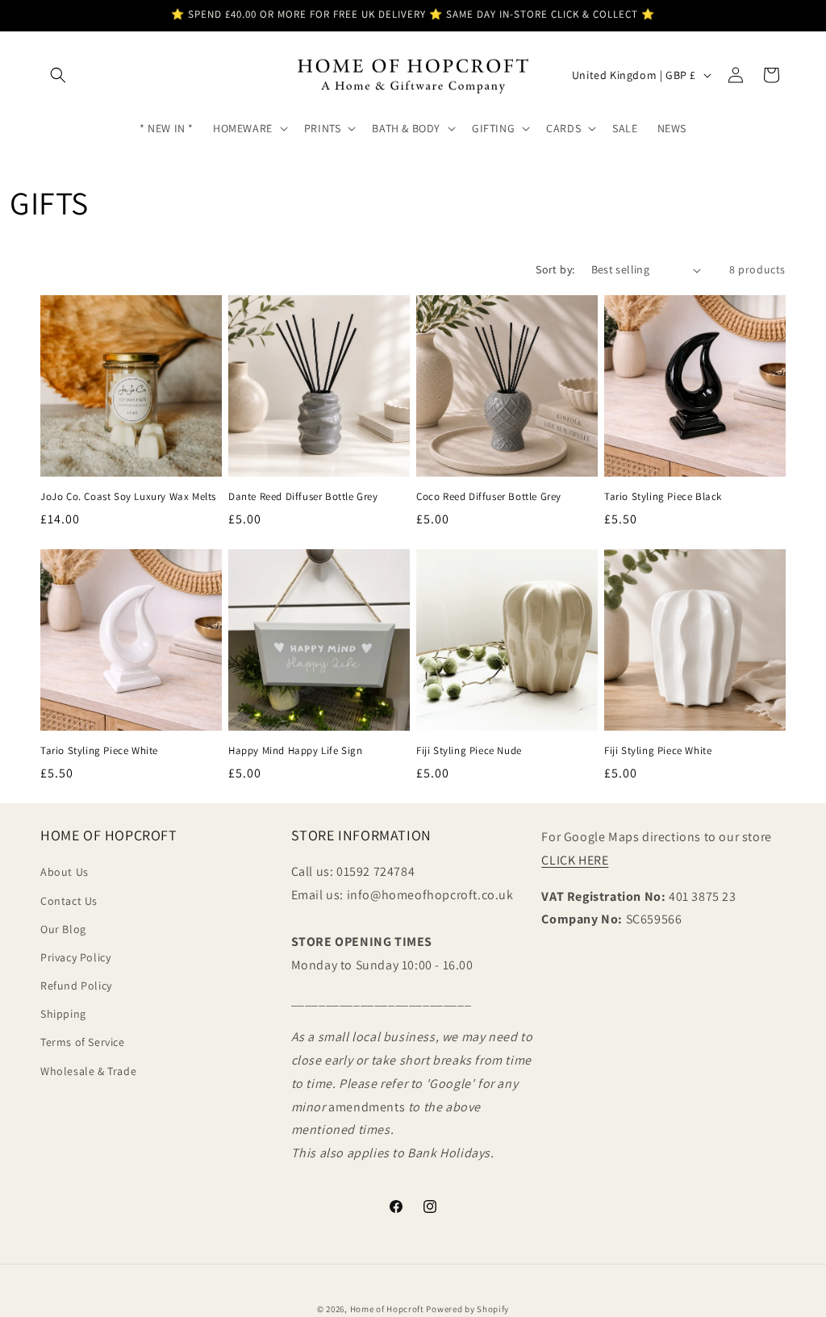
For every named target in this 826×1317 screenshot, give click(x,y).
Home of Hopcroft (387, 1309)
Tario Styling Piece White (99, 750)
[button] (58, 75)
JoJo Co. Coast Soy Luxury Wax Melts (128, 496)
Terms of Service (82, 1042)
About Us (64, 872)
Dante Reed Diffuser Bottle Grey (303, 496)
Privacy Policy (75, 957)
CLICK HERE (574, 860)
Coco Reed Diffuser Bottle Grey (488, 496)
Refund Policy (76, 985)
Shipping (63, 1014)
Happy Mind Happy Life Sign (295, 750)
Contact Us (69, 901)
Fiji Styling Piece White (657, 750)
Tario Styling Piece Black (663, 496)
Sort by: (555, 269)
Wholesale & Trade (88, 1071)
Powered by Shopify (467, 1309)
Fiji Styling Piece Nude (469, 750)
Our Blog (63, 929)
